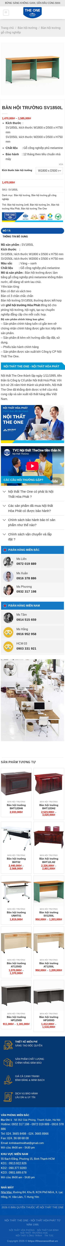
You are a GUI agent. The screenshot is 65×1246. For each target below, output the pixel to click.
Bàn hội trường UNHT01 (16, 914)
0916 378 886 (26, 578)
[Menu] (6, 13)
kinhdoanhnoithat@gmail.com (26, 1142)
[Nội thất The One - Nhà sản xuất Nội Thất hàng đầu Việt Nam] (32, 12)
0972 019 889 (26, 564)
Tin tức (49, 1235)
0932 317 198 (26, 591)
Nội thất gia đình (48, 1230)
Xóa (61, 164)
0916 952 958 (26, 634)
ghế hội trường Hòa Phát (23, 305)
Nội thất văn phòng (21, 1230)
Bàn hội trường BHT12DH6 (16, 807)
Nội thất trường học (34, 1233)
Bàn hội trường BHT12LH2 (48, 860)
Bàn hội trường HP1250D (16, 1019)
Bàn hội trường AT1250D (16, 965)
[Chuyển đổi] (4, 492)
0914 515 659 (26, 619)
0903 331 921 (26, 648)
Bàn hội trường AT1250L (48, 965)
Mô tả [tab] (6, 230)
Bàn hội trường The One (34, 208)
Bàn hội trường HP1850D (48, 1019)
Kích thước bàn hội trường (17, 170)
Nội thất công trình (29, 1235)
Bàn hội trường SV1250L (48, 914)
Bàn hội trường (27, 27)
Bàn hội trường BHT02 (16, 860)
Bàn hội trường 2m (40, 204)
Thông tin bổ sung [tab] (15, 236)
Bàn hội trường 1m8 (18, 204)
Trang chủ (7, 27)
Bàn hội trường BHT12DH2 (48, 807)
